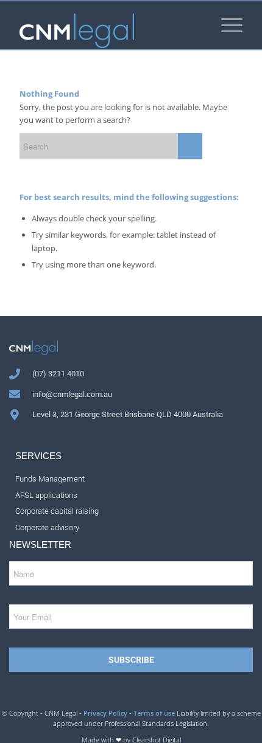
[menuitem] (194, 25)
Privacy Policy (105, 712)
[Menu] (226, 25)
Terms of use (154, 712)
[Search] (194, 25)
